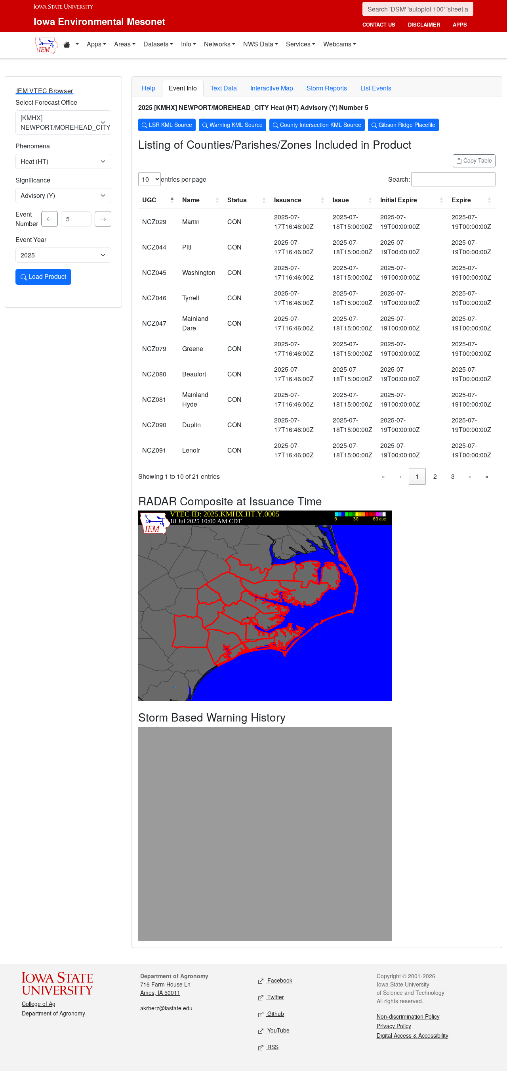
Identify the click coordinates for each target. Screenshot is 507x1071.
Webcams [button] (337, 43)
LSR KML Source (169, 125)
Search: (399, 179)
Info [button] (186, 43)
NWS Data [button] (258, 43)
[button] (70, 45)
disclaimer (424, 24)
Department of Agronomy (53, 1013)
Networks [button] (217, 43)
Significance (32, 179)
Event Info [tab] (183, 87)
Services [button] (298, 43)
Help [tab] (148, 87)
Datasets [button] (155, 43)
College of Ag (38, 1004)
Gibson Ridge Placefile (406, 125)
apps (460, 24)
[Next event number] (103, 219)
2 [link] (435, 476)
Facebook (279, 980)
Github (275, 1013)
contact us (378, 24)
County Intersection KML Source (319, 125)
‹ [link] (400, 476)
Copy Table (477, 160)
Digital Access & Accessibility (412, 1035)
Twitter (275, 997)
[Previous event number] (49, 219)
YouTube (278, 1030)
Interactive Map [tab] (271, 87)
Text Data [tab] (223, 87)
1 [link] (417, 476)
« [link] (383, 476)
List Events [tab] (375, 87)
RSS (272, 1047)
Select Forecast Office (46, 102)
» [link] (487, 476)
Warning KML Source (235, 125)
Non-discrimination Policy (408, 1016)
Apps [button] (94, 43)
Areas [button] (122, 43)
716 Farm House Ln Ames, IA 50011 (165, 988)
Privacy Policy (394, 1026)
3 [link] (453, 476)
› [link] (470, 476)
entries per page (183, 179)
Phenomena (32, 145)
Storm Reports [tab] (327, 87)
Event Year (30, 239)
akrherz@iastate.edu (166, 1008)
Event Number (26, 218)
